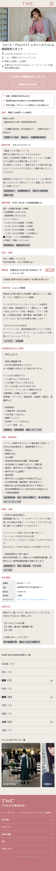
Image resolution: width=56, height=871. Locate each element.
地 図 (50, 270)
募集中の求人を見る (28, 84)
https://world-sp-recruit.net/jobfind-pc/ (32, 599)
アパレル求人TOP (8, 812)
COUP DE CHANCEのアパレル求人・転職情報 (35, 812)
